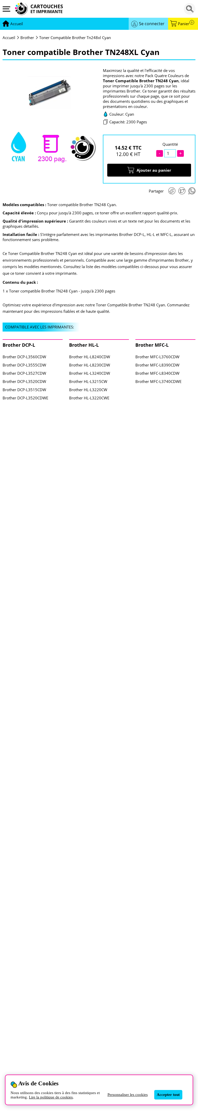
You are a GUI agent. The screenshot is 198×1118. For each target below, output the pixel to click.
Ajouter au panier (154, 170)
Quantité (170, 144)
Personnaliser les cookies (128, 1095)
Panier (185, 23)
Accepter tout (168, 1095)
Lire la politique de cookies (51, 1097)
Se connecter (151, 23)
